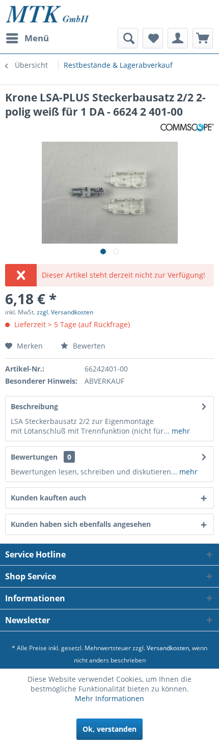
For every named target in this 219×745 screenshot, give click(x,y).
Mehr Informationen (109, 698)
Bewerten (88, 346)
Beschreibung (34, 406)
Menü (36, 38)
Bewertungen (34, 457)
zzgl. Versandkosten (65, 312)
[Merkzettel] (153, 38)
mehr (180, 431)
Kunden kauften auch (48, 497)
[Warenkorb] (203, 38)
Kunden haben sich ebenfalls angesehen (81, 524)
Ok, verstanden (109, 729)
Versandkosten (168, 648)
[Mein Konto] (178, 38)
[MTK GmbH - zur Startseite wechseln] (47, 14)
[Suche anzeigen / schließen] (128, 38)
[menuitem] (27, 38)
